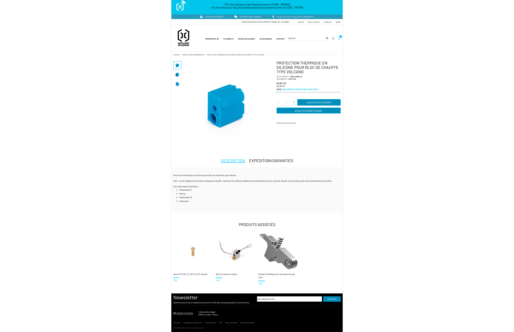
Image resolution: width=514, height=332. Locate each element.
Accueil (176, 55)
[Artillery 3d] (183, 38)
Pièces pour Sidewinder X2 (193, 55)
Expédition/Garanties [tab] (271, 160)
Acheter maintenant (308, 110)
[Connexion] (333, 38)
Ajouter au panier (319, 102)
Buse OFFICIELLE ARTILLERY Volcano (190, 274)
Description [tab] (233, 160)
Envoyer (332, 299)
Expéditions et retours (286, 123)
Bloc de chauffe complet (226, 274)
